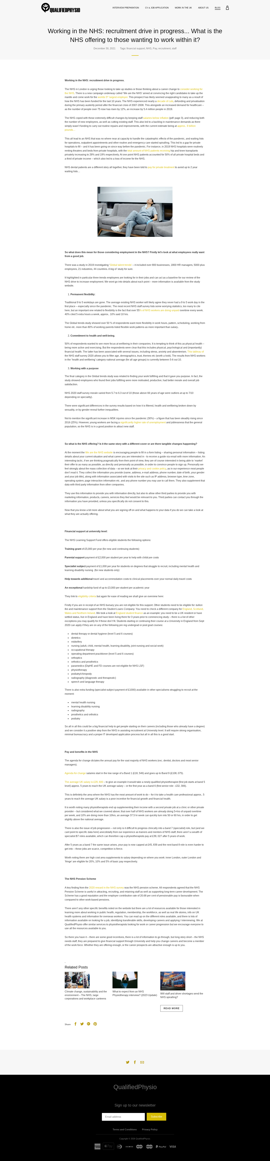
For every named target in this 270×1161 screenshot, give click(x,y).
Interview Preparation (125, 8)
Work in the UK (183, 8)
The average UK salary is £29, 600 (84, 782)
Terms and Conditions (125, 1129)
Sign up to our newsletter (135, 1105)
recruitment (164, 48)
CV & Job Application (157, 8)
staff (174, 48)
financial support (136, 48)
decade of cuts (165, 101)
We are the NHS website (99, 452)
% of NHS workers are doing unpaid (159, 310)
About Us (203, 8)
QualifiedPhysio (135, 1087)
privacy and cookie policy (152, 468)
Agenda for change (75, 773)
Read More (172, 1008)
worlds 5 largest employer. (113, 97)
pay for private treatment (161, 167)
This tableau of (195, 351)
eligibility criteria (87, 596)
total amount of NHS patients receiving (149, 150)
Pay (155, 48)
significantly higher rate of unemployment (143, 422)
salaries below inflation (156, 118)
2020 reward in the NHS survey (106, 887)
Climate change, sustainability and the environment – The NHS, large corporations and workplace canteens (86, 995)
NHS (149, 48)
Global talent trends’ (121, 265)
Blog (217, 8)
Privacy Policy (150, 1129)
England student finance (129, 613)
